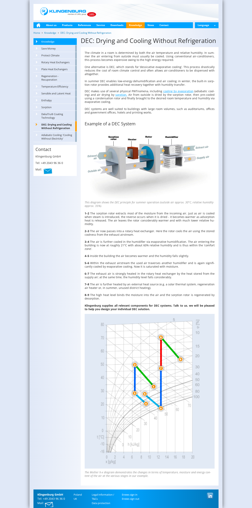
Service (100, 25)
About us (51, 25)
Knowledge (135, 25)
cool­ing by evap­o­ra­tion (178, 91)
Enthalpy (46, 100)
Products (67, 25)
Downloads (116, 25)
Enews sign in (129, 494)
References (84, 25)
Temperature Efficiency (54, 86)
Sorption (46, 107)
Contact (164, 25)
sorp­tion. (121, 95)
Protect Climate (50, 55)
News (150, 25)
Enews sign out (130, 499)
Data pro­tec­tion (101, 503)
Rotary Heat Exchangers (55, 62)
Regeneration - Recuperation (49, 77)
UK (75, 499)
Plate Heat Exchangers (54, 69)
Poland (78, 494)
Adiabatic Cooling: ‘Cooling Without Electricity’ (56, 136)
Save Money (48, 48)
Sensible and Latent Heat (56, 93)
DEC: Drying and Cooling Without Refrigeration (56, 126)
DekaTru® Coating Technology (52, 115)
